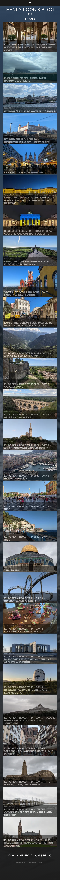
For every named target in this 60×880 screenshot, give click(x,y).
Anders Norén (35, 862)
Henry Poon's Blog (30, 9)
